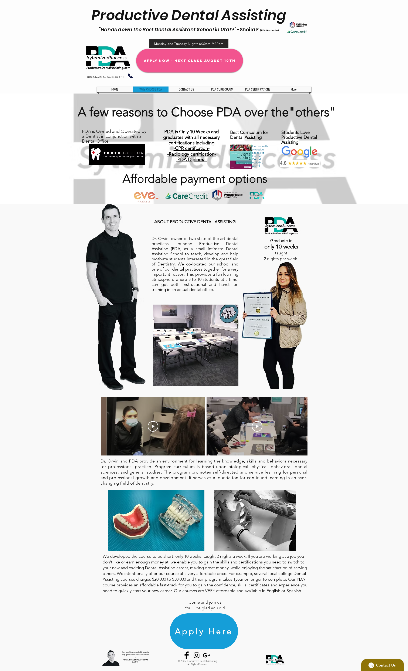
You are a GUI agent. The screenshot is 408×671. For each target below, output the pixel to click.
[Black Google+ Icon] (206, 655)
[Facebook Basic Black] (186, 655)
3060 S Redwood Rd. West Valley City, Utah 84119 (106, 77)
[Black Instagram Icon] (196, 655)
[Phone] (130, 76)
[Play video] (153, 426)
